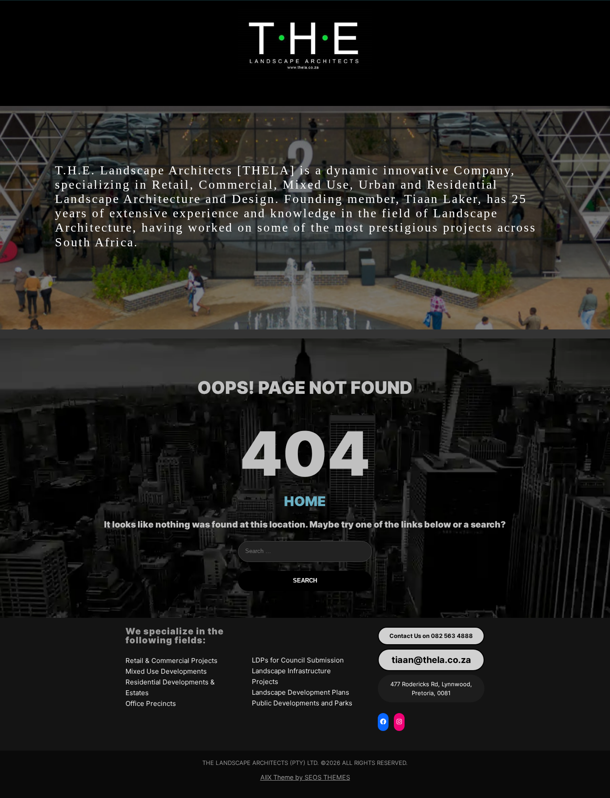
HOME (305, 501)
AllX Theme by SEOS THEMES (305, 777)
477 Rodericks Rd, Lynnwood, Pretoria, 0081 (431, 688)
